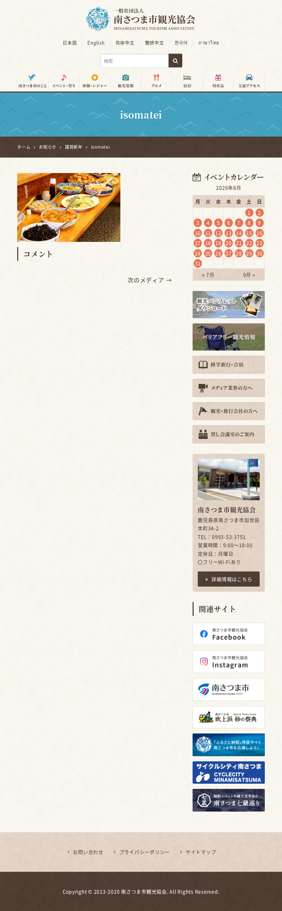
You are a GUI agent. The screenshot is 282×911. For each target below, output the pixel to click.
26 (218, 253)
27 (229, 253)
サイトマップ (201, 851)
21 (239, 242)
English (96, 42)
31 (198, 263)
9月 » (249, 274)
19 (218, 242)
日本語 (70, 42)
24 (198, 253)
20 (229, 242)
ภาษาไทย (208, 42)
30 (260, 253)
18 (208, 242)
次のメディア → (150, 280)
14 (239, 232)
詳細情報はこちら (231, 579)
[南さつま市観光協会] (141, 14)
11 (208, 232)
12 (218, 232)
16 (260, 232)
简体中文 (125, 42)
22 (249, 242)
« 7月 (208, 274)
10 (198, 232)
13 (229, 232)
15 (249, 232)
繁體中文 (154, 42)
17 (198, 242)
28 (239, 253)
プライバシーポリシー (144, 851)
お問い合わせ (88, 851)
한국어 (181, 42)
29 (249, 253)
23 (260, 242)
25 (208, 253)
